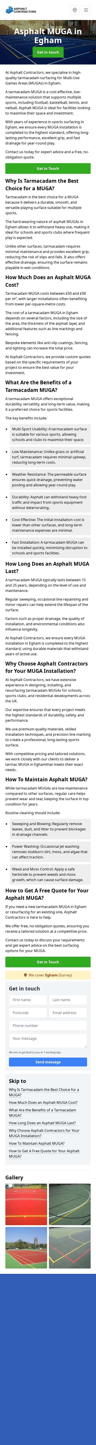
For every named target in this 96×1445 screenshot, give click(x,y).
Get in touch (48, 52)
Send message (48, 1062)
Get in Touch (48, 168)
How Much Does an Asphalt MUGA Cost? (43, 1102)
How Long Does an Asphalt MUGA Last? (42, 1122)
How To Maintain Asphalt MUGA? (37, 1143)
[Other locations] (74, 10)
